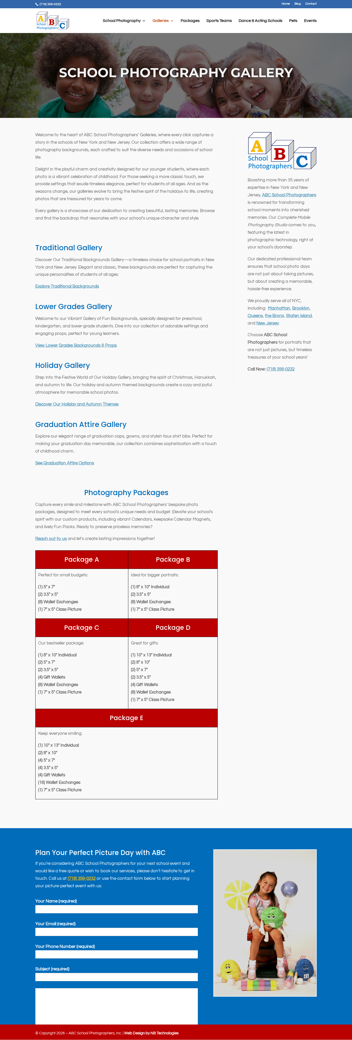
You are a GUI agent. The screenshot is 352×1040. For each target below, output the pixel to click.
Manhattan (279, 308)
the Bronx (274, 315)
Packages (190, 21)
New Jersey (267, 323)
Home (286, 3)
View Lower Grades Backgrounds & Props (76, 345)
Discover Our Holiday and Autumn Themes (77, 404)
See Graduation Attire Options (64, 463)
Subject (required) (52, 969)
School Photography (122, 21)
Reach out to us (51, 538)
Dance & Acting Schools (260, 21)
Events (310, 21)
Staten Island (299, 315)
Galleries (161, 21)
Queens (255, 315)
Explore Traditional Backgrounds (67, 286)
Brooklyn (300, 308)
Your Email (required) (55, 924)
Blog (298, 3)
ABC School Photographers (289, 195)
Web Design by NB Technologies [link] (151, 1033)
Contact (311, 3)
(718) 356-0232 (281, 369)
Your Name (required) (56, 901)
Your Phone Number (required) (65, 946)
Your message (116, 1009)
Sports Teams (219, 21)
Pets (293, 21)
